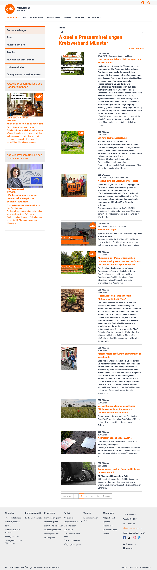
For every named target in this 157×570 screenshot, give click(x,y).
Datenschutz (145, 567)
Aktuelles (13, 17)
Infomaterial (108, 526)
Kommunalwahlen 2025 (90, 519)
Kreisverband (69, 518)
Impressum (133, 567)
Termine (11, 52)
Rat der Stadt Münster (33, 518)
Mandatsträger (70, 526)
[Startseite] (10, 9)
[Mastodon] (139, 537)
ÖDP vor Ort (68, 530)
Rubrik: (62, 28)
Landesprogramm (51, 522)
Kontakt (106, 534)
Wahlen (79, 17)
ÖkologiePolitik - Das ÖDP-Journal (24, 74)
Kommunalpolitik (33, 17)
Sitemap (123, 567)
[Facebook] (124, 537)
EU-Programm (50, 538)
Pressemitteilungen (16, 30)
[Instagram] (134, 537)
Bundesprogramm (51, 534)
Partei (67, 17)
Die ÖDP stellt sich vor (53, 526)
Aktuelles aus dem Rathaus (20, 59)
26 (98, 496)
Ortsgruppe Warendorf (73, 522)
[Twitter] (129, 537)
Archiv (9, 37)
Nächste (106, 496)
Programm (53, 17)
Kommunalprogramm (52, 518)
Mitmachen (94, 17)
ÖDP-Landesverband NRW (72, 535)
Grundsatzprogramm (52, 530)
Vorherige (67, 496)
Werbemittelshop (110, 530)
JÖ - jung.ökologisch (72, 544)
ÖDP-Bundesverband (72, 540)
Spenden (106, 522)
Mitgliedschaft (109, 518)
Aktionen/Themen (16, 44)
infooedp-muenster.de (132, 528)
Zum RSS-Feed (137, 48)
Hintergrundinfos (15, 67)
